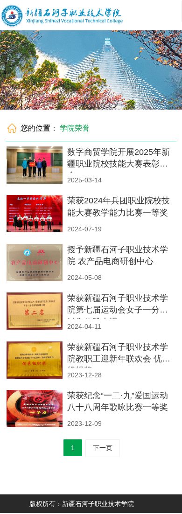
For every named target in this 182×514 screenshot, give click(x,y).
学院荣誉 (75, 128)
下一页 (102, 447)
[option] (91, 70)
